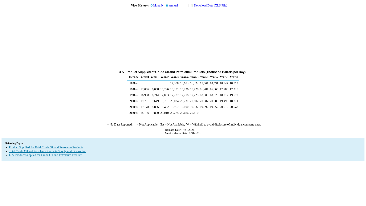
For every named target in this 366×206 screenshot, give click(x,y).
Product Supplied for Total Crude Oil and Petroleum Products (46, 147)
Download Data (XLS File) (210, 5)
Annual (173, 5)
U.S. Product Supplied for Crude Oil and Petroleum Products (45, 155)
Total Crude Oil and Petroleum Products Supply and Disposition (47, 151)
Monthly (158, 5)
